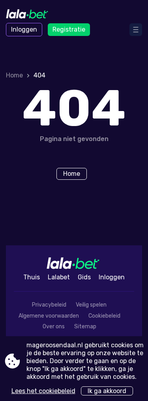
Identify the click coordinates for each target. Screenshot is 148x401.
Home (14, 75)
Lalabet (59, 277)
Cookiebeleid (104, 316)
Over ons (54, 326)
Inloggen (24, 29)
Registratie (68, 29)
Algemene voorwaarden (49, 316)
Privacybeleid (49, 304)
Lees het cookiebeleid (43, 391)
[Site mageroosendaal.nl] (28, 14)
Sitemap (85, 326)
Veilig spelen (91, 304)
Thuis (31, 277)
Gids (84, 277)
